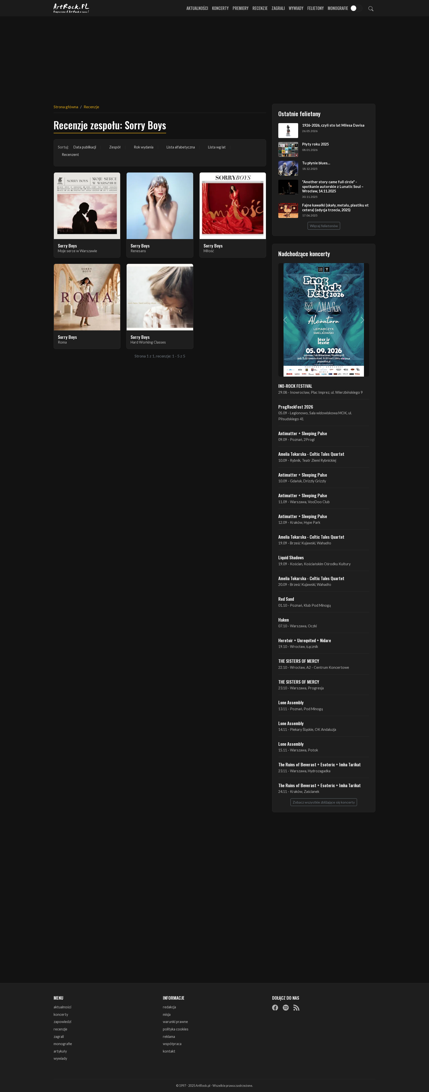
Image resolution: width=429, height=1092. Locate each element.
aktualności (62, 1007)
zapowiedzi (62, 1022)
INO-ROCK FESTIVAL (295, 386)
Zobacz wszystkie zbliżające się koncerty (324, 802)
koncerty (61, 1014)
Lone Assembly (291, 702)
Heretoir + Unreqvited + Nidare (304, 640)
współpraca (172, 1044)
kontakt (169, 1051)
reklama (169, 1036)
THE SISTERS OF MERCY (298, 661)
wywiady (60, 1058)
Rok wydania (143, 147)
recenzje (60, 1029)
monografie (63, 1044)
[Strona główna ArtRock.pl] (71, 8)
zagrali (59, 1036)
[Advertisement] (214, 57)
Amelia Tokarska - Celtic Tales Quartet (311, 454)
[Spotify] (286, 1007)
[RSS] (296, 1007)
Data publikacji (84, 147)
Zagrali (278, 8)
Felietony (315, 8)
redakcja (169, 1007)
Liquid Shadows (291, 557)
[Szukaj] (370, 8)
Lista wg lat (217, 147)
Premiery (241, 8)
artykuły (60, 1051)
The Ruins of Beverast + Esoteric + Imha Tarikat (319, 764)
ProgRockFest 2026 (295, 406)
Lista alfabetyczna (181, 147)
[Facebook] (275, 1007)
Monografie (338, 8)
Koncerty (220, 8)
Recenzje (260, 8)
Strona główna (66, 106)
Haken (283, 619)
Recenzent (70, 154)
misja (167, 1014)
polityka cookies (175, 1029)
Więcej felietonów (324, 226)
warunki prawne (175, 1022)
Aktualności (197, 8)
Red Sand (286, 599)
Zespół (115, 147)
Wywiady (296, 8)
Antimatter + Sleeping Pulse (302, 433)
